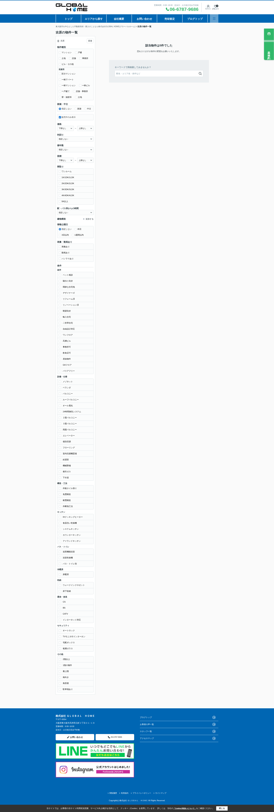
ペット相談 (68, 275)
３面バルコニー (70, 423)
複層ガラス (68, 648)
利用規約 (124, 793)
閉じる (222, 808)
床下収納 (67, 591)
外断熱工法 (68, 506)
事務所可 (67, 347)
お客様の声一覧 (147, 724)
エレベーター (69, 435)
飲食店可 (67, 353)
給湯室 (66, 459)
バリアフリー (69, 371)
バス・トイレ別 (70, 564)
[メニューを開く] (214, 18)
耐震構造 (67, 500)
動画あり (66, 252)
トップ (68, 18)
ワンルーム (67, 171)
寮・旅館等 (67, 97)
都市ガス (67, 471)
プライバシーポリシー (142, 793)
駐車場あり (68, 689)
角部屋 (66, 683)
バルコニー (68, 393)
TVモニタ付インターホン (74, 636)
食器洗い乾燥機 (70, 523)
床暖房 (66, 574)
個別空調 (67, 441)
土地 (64, 58)
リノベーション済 (71, 305)
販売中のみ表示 (69, 117)
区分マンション (69, 74)
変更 (90, 41)
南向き (66, 677)
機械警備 (67, 465)
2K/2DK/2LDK (68, 183)
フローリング (69, 447)
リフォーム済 (69, 299)
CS (64, 602)
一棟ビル (86, 85)
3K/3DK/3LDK (68, 189)
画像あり (66, 246)
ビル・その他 (68, 64)
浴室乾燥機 (68, 558)
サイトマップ (160, 793)
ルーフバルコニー (71, 399)
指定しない (67, 109)
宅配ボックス (69, 642)
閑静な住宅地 (69, 287)
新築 (79, 109)
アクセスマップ (147, 738)
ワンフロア (68, 335)
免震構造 (67, 494)
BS (64, 608)
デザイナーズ (69, 293)
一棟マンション (69, 85)
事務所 (85, 58)
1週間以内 (79, 235)
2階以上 (66, 659)
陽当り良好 (68, 281)
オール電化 (68, 405)
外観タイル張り (70, 488)
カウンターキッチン (72, 535)
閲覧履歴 (113, 793)
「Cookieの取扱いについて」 (184, 808)
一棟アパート (68, 79)
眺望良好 (67, 311)
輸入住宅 (67, 317)
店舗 (74, 58)
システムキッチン (71, 529)
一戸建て (66, 91)
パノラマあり (68, 258)
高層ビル (67, 341)
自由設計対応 (69, 329)
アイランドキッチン (72, 541)
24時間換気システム (72, 411)
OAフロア (67, 365)
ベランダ (67, 387)
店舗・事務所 (82, 91)
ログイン (208, 9)
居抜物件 (67, 359)
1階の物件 (67, 665)
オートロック (69, 630)
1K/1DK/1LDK (68, 177)
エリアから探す (94, 18)
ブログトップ (195, 18)
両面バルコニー (70, 429)
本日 (79, 229)
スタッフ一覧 (146, 731)
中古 (89, 109)
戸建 (80, 52)
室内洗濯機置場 (70, 453)
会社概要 (119, 18)
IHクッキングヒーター (73, 517)
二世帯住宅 (68, 323)
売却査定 (170, 18)
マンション (67, 52)
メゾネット (68, 381)
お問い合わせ (144, 18)
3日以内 (65, 235)
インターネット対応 (72, 620)
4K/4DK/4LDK (68, 195)
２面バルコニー (70, 417)
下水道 (66, 477)
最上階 (66, 671)
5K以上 (65, 201)
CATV (65, 614)
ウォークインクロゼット (74, 585)
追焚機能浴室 (69, 552)
